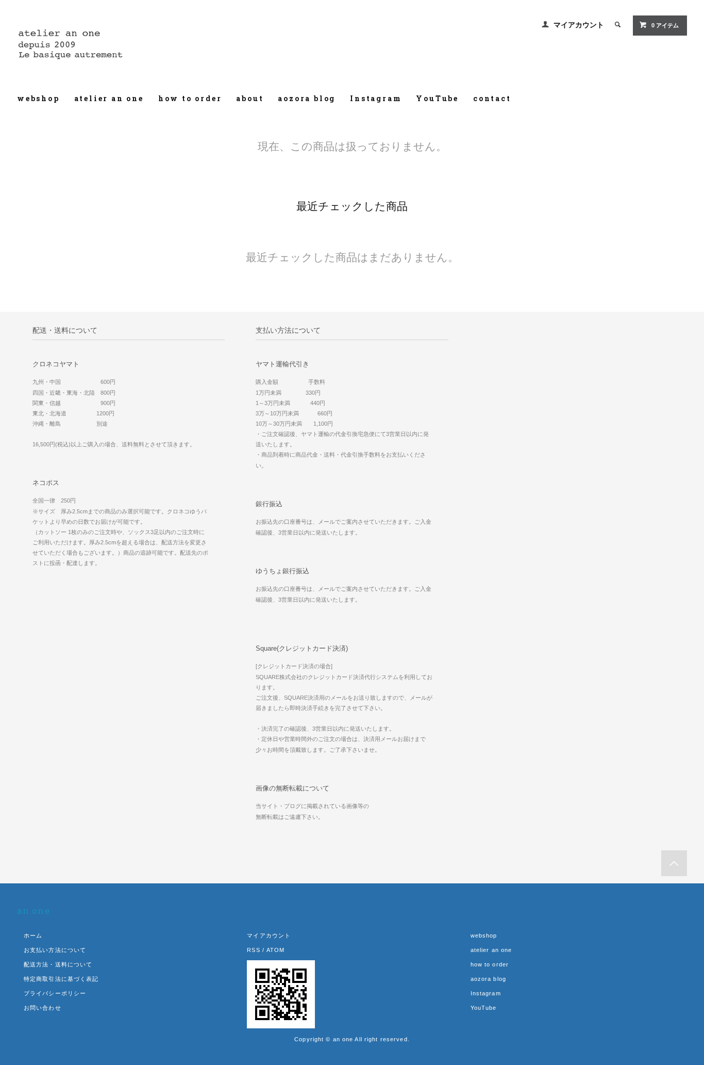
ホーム (33, 935)
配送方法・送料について (58, 964)
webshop (38, 98)
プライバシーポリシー (55, 993)
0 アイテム (665, 25)
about (249, 98)
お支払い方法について (55, 950)
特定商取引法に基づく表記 (61, 979)
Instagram (375, 98)
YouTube (437, 98)
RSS (253, 950)
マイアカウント (579, 25)
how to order (190, 98)
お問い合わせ (42, 1008)
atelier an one (109, 98)
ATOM (275, 950)
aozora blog (307, 98)
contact (492, 98)
